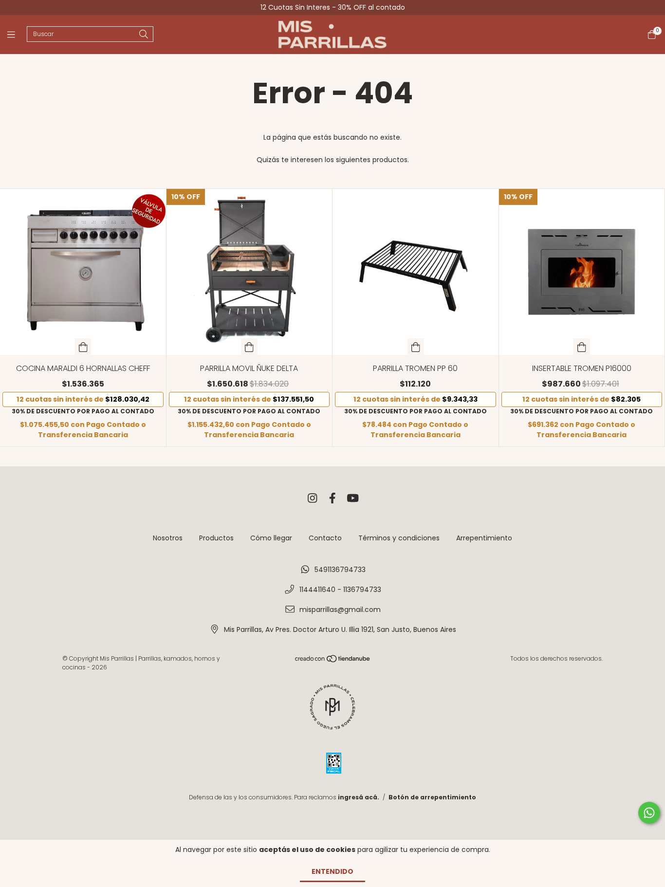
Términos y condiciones (399, 538)
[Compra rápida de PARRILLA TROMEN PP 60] (415, 346)
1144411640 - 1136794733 (340, 589)
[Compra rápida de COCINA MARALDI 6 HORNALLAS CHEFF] (83, 346)
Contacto (325, 538)
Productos (216, 538)
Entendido (332, 871)
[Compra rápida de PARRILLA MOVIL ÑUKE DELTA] (249, 346)
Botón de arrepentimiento (432, 797)
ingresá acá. (358, 797)
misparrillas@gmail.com (340, 609)
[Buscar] (143, 34)
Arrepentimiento (484, 538)
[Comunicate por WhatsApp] (649, 813)
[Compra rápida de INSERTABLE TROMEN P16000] (581, 346)
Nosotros (168, 538)
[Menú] (17, 35)
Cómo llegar (271, 538)
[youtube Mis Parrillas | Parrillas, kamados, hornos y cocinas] (353, 499)
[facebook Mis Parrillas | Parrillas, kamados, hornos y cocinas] (332, 499)
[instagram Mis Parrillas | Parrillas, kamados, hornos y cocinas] (312, 499)
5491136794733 (340, 569)
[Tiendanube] (333, 660)
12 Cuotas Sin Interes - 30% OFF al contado (332, 7)
